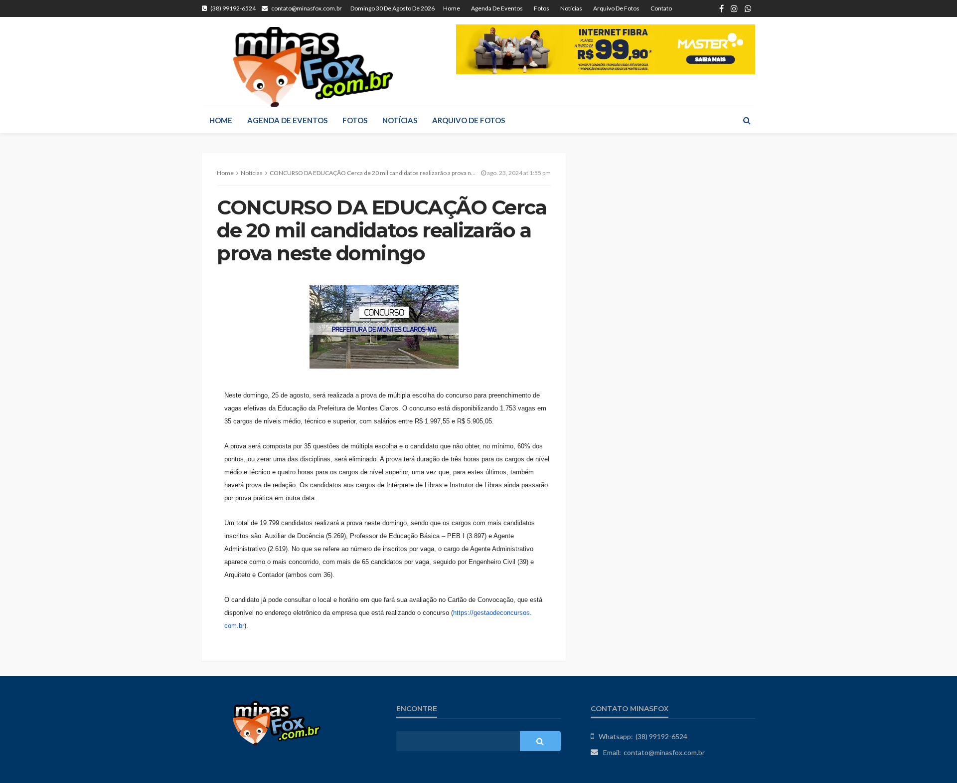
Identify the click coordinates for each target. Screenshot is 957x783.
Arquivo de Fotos (616, 8)
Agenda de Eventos (497, 8)
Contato (661, 8)
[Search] (746, 120)
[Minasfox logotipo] (313, 67)
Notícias (571, 8)
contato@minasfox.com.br (664, 752)
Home (451, 8)
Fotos (541, 8)
